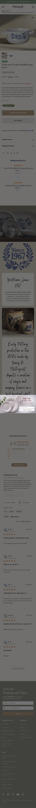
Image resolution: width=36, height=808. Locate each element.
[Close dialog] (35, 395)
